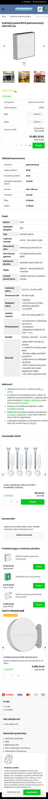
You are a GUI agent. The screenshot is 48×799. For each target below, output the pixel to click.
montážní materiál (15, 409)
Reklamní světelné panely (20, 16)
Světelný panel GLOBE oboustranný (20, 657)
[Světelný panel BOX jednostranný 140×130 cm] (24, 46)
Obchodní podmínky (14, 738)
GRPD (7, 741)
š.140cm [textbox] (36, 114)
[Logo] (24, 9)
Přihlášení (27, 2)
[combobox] (35, 114)
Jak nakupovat (11, 724)
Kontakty (9, 710)
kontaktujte (31, 423)
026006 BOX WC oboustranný (28, 577)
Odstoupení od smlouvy (15, 751)
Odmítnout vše (13, 792)
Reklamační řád (12, 745)
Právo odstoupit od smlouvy (17, 748)
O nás (7, 706)
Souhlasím (32, 792)
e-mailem (26, 400)
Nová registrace (40, 2)
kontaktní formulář (20, 403)
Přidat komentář (24, 535)
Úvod (4, 16)
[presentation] (4, 45)
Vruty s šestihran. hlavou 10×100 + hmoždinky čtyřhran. (20, 486)
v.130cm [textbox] (37, 122)
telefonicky (36, 400)
